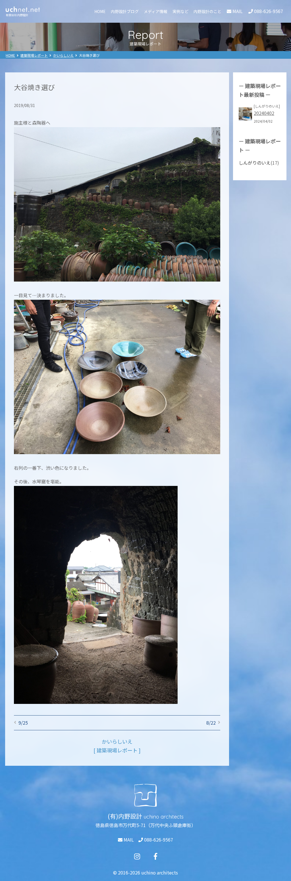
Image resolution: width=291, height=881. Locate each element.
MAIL (128, 839)
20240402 (264, 113)
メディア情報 (155, 11)
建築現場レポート (34, 55)
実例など (180, 11)
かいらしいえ (63, 55)
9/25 (23, 722)
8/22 (211, 722)
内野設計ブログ (125, 11)
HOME (100, 11)
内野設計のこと (207, 11)
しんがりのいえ (255, 162)
